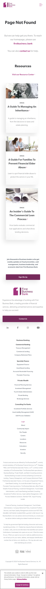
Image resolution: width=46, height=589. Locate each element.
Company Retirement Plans (23, 355)
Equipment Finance (23, 364)
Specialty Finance (23, 361)
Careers (23, 436)
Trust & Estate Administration (23, 392)
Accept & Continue (22, 585)
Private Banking (23, 395)
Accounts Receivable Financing (23, 371)
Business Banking (23, 340)
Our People (23, 432)
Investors (23, 449)
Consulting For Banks (23, 404)
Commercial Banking (23, 345)
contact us (25, 50)
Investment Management (23, 388)
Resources (23, 442)
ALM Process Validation (23, 416)
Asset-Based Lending (23, 368)
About (23, 425)
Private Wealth (23, 380)
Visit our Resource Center (23, 74)
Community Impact (23, 429)
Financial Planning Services (23, 385)
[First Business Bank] (23, 288)
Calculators (23, 446)
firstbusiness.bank (23, 43)
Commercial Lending (23, 351)
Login (23, 422)
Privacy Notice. (22, 579)
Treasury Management (23, 348)
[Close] (42, 573)
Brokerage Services (23, 399)
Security (23, 453)
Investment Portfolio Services (23, 409)
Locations (23, 439)
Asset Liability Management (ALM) (23, 412)
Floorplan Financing (23, 375)
